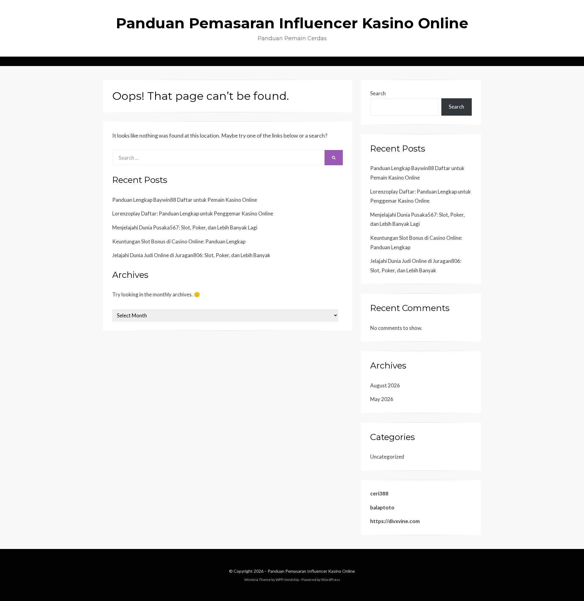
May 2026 (381, 399)
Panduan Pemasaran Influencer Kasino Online (292, 23)
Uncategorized (387, 456)
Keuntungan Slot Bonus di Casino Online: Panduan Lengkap (178, 241)
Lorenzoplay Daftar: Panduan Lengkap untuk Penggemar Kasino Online (192, 213)
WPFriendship (287, 579)
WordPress (330, 579)
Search (378, 93)
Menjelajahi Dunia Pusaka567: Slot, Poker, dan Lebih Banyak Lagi (184, 227)
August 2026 (385, 385)
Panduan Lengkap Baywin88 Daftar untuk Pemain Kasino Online (184, 200)
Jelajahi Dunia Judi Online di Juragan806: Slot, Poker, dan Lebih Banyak (191, 255)
